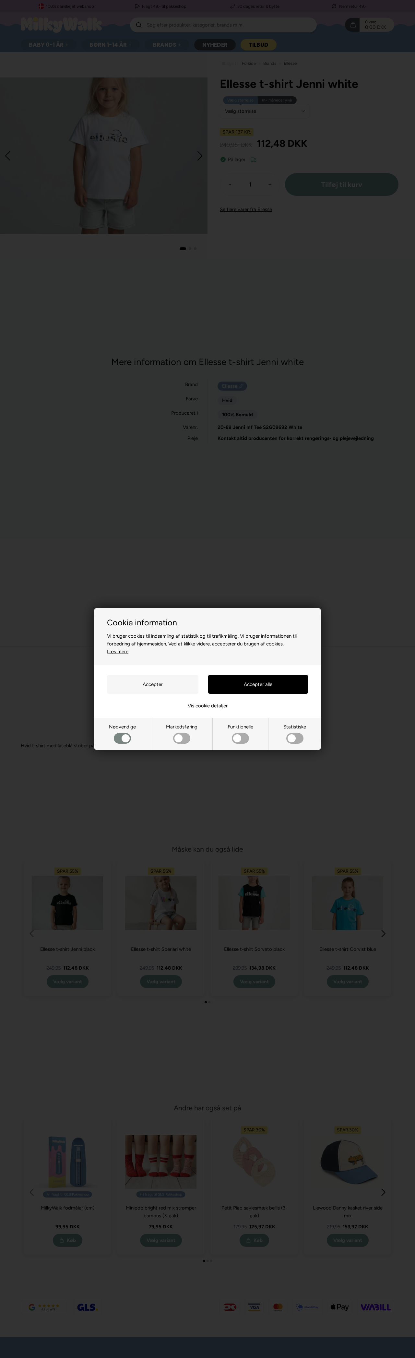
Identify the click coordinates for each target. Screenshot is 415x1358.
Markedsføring (181, 727)
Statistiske (294, 727)
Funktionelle (240, 727)
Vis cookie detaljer (208, 706)
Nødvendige (122, 727)
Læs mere (117, 652)
